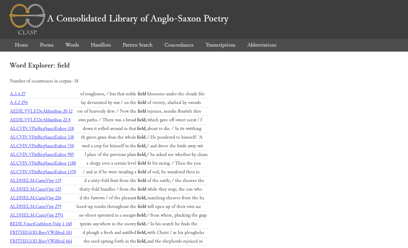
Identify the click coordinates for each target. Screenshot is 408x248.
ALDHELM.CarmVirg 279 (35, 206)
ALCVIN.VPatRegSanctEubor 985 (42, 154)
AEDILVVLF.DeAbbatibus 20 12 (41, 111)
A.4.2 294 (18, 102)
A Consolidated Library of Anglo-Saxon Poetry (137, 18)
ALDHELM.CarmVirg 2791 (36, 215)
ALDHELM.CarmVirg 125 (35, 189)
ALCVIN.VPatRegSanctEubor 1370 (43, 172)
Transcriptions (220, 45)
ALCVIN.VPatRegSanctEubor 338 (42, 137)
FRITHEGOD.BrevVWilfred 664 (41, 241)
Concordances (179, 45)
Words (72, 45)
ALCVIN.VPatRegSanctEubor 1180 (43, 163)
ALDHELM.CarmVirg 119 (35, 180)
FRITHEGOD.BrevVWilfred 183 (41, 232)
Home (21, 45)
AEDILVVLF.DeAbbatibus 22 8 (40, 120)
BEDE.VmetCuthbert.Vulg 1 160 (41, 224)
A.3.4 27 (17, 94)
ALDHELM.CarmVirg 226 (35, 198)
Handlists (101, 45)
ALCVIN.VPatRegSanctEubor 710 (42, 146)
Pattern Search (138, 45)
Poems (46, 45)
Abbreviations (261, 45)
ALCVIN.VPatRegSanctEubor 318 (42, 128)
